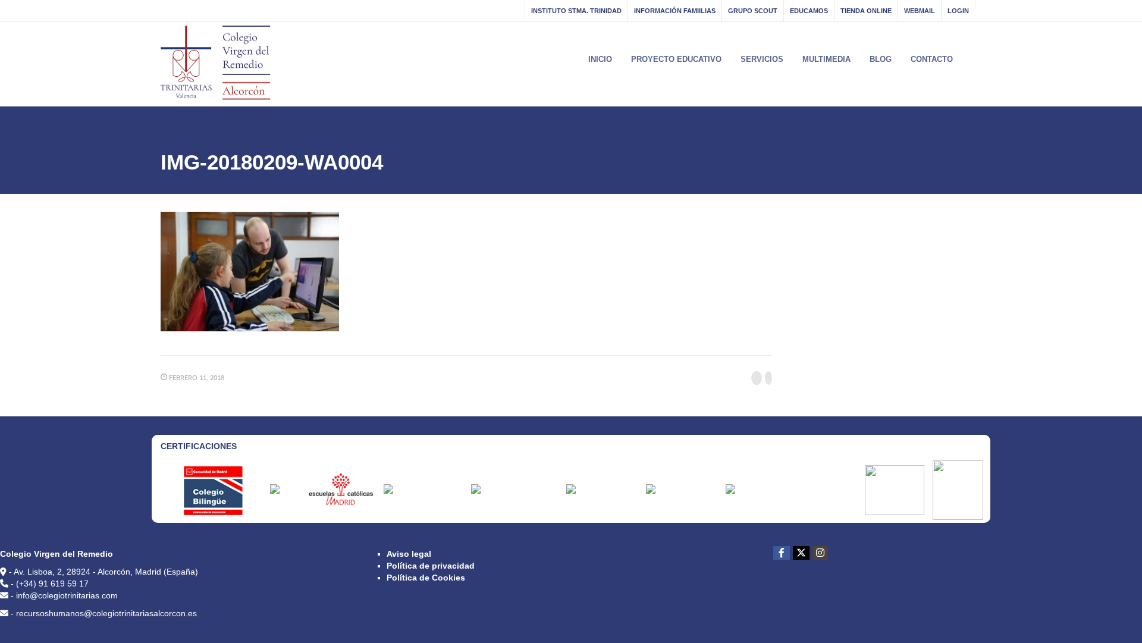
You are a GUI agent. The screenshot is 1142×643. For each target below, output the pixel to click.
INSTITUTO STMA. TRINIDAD (576, 10)
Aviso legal (409, 554)
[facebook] (781, 553)
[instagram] (820, 553)
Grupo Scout (752, 10)
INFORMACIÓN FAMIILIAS (675, 10)
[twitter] (801, 553)
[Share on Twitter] (768, 378)
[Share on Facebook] (756, 378)
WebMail (919, 10)
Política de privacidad (431, 565)
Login (958, 10)
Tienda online (866, 10)
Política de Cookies (426, 577)
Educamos (809, 10)
